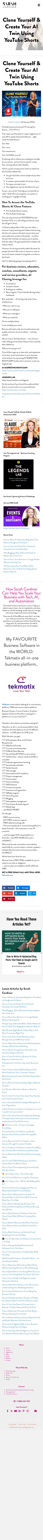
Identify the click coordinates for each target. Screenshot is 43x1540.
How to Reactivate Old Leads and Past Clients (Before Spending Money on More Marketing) (20, 1266)
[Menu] (38, 5)
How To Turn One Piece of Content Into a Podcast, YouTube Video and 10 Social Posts (19, 1306)
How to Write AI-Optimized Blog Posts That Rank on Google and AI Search (21, 541)
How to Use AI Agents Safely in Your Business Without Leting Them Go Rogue (19, 1325)
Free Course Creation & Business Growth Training (19, 1390)
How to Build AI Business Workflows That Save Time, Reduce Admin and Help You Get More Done (20, 1225)
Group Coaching (10, 1371)
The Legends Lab (10, 1392)
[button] (1, 953)
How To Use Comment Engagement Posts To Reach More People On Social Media (19, 1189)
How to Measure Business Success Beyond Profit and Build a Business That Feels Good (21, 1319)
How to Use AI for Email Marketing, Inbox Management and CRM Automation (18, 1038)
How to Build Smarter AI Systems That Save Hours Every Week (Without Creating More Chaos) (19, 1216)
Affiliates (8, 1358)
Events (8, 1375)
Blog (7, 1354)
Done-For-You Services (12, 1377)
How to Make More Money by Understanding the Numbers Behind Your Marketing (21, 1045)
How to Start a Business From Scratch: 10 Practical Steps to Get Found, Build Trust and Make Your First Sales (19, 1197)
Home (8, 1348)
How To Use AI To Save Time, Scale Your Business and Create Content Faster (21, 1097)
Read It (21, 972)
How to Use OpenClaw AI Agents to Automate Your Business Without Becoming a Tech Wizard (20, 1332)
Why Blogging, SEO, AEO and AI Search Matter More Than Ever (19, 554)
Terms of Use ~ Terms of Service (27, 1424)
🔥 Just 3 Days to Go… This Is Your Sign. (18, 1173)
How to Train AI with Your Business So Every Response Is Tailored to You (19, 1058)
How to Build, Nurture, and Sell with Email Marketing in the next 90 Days (18, 1233)
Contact (8, 1360)
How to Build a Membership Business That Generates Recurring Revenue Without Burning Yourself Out (20, 1206)
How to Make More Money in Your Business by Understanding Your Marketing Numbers (20, 1286)
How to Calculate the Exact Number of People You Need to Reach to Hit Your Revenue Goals (20, 1299)
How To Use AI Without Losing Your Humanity (20, 1177)
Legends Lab (9, 1352)
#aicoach (10, 393)
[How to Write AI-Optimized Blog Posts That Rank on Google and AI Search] (21, 941)
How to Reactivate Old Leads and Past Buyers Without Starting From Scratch (19, 1312)
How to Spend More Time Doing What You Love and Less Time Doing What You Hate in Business (20, 1273)
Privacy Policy (12, 1424)
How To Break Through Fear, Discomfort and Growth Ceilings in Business (19, 1051)
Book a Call (9, 1373)
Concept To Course (11, 1394)
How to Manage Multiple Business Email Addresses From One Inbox (17, 1247)
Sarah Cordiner (14, 122)
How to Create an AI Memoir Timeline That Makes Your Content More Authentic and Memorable (21, 1149)
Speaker (8, 1379)
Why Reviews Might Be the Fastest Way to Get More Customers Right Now (20, 1031)
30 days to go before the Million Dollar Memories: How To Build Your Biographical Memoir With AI (20, 569)
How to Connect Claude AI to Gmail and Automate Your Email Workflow (19, 548)
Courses (8, 1350)
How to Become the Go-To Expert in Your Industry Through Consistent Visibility (18, 1142)
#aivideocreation (20, 393)
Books (7, 1356)
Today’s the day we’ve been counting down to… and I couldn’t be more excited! (21, 1110)
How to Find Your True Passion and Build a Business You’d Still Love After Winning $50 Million (19, 1134)
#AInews (30, 393)
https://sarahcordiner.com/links (14, 389)
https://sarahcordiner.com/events (16, 528)
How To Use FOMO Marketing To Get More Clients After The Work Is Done (19, 1162)
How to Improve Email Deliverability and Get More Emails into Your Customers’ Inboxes (19, 1071)
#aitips (4, 393)
